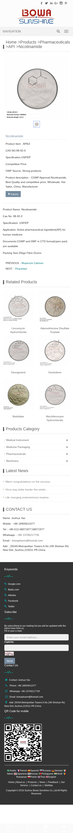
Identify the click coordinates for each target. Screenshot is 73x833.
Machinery (12, 460)
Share (9, 830)
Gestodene (54, 372)
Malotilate (18, 416)
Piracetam (21, 268)
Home (11, 42)
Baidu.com (13, 589)
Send (10, 660)
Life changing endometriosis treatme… (28, 497)
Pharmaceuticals (55, 42)
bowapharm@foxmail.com (27, 540)
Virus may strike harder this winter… (26, 489)
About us (20, 782)
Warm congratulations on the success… (28, 481)
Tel (27, 830)
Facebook (13, 601)
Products (28, 42)
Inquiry (14, 194)
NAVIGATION (12, 31)
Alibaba (12, 595)
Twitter (11, 606)
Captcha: (9, 642)
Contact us (36, 785)
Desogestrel (18, 372)
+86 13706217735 (28, 534)
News (42, 782)
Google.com (14, 584)
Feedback (53, 782)
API (11, 46)
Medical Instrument (17, 440)
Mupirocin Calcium (32, 263)
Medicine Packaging (18, 446)
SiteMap (48, 785)
